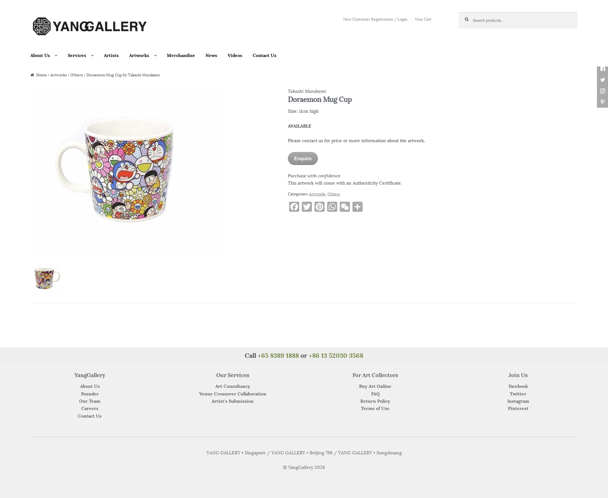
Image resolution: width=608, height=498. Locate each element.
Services (77, 55)
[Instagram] (602, 91)
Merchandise (181, 55)
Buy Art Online (375, 386)
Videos (235, 55)
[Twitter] (602, 79)
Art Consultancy (232, 386)
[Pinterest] (602, 102)
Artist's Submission (233, 401)
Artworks (139, 55)
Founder (90, 394)
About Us (40, 55)
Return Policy (375, 401)
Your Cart (423, 19)
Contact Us (264, 55)
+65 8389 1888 (278, 355)
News (211, 55)
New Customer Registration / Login (375, 19)
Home (41, 74)
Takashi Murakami (307, 91)
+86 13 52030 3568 (336, 355)
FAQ (375, 394)
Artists (111, 55)
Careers (89, 408)
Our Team (89, 401)
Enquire (303, 158)
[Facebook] (602, 68)
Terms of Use (375, 408)
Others (76, 74)
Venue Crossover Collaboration (232, 394)
